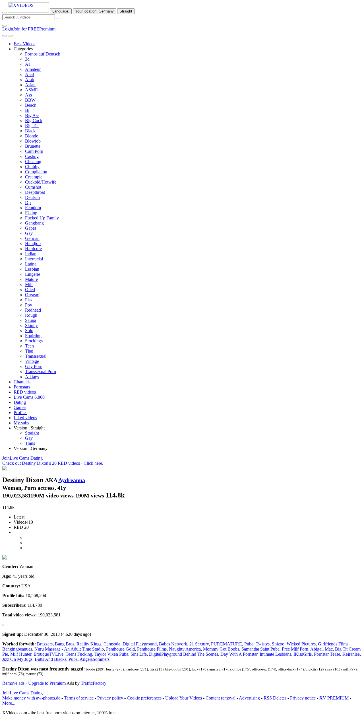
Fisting (31, 212)
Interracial (34, 258)
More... (8, 703)
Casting (32, 156)
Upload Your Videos (183, 698)
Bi (27, 110)
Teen (29, 345)
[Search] (57, 18)
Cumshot (33, 187)
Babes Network (173, 643)
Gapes (30, 228)
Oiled (30, 289)
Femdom (33, 207)
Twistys (263, 643)
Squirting (33, 335)
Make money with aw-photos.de (31, 698)
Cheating (33, 161)
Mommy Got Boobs (221, 649)
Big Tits (32, 125)
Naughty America (185, 649)
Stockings (34, 340)
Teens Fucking (79, 654)
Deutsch (32, 197)
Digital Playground (140, 643)
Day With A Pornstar (238, 654)
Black (30, 130)
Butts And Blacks (50, 659)
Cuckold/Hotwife (40, 182)
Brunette (32, 146)
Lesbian (32, 269)
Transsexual (35, 356)
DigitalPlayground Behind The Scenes (183, 654)
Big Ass (32, 115)
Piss (28, 299)
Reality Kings (88, 643)
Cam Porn (34, 151)
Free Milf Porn (295, 649)
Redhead (33, 310)
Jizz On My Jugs (17, 659)
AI (27, 64)
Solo (29, 330)
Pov (28, 305)
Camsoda (112, 643)
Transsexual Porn (40, 371)
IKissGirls (302, 654)
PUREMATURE (226, 643)
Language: (60, 11)
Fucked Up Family (42, 217)
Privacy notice (303, 698)
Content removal (220, 698)
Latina (30, 264)
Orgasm (32, 294)
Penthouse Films (152, 649)
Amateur (33, 69)
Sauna (30, 320)
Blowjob (33, 141)
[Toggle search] (4, 12)
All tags (32, 376)
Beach (30, 105)
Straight (32, 433)
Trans (30, 443)
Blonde (31, 135)
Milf (29, 284)
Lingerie (32, 274)
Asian (30, 84)
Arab (29, 79)
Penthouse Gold (120, 649)
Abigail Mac (321, 649)
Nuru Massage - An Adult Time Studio (69, 649)
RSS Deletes (275, 698)
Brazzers (45, 643)
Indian (30, 253)
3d (27, 59)
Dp (28, 202)
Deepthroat (35, 192)
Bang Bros (64, 643)
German (32, 238)
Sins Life (139, 654)
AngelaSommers (94, 659)
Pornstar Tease (327, 654)
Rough (31, 315)
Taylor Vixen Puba (111, 654)
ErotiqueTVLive (48, 654)
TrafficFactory (93, 683)
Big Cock (33, 120)
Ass (28, 94)
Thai (29, 351)
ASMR (31, 89)
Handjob (33, 243)
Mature (31, 279)
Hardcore (33, 248)
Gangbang (34, 223)
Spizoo (278, 643)
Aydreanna (71, 480)
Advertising (249, 698)
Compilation (36, 171)
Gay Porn (33, 366)
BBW (30, 100)
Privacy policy (110, 698)
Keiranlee (351, 654)
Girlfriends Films (333, 643)
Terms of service (79, 698)
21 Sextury (199, 643)
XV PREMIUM (334, 698)
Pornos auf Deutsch (42, 54)
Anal (29, 74)
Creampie (33, 176)
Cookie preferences (144, 698)
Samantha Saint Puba (260, 649)
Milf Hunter (20, 654)
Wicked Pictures (301, 643)
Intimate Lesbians (275, 654)
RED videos (25, 392)
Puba (248, 643)
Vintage (32, 361)
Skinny (31, 325)
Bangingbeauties (17, 649)
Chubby (32, 166)
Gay (29, 233)
